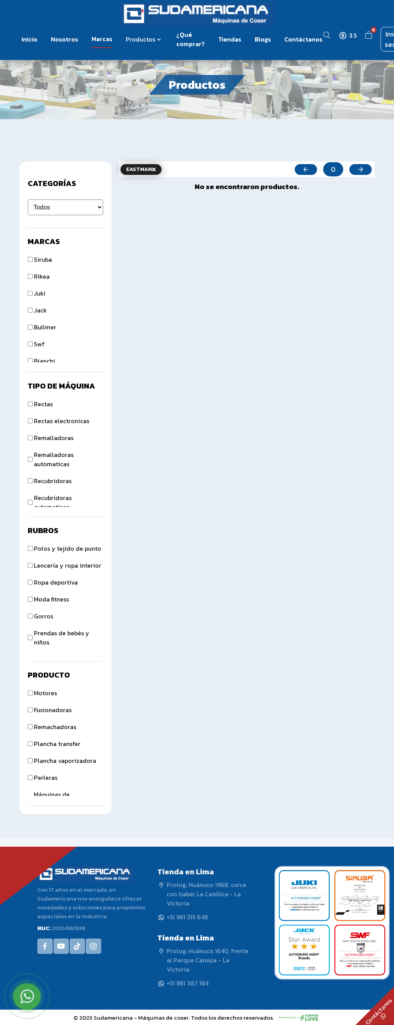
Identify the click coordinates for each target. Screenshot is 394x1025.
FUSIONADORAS (53, 709)
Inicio (29, 39)
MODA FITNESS (51, 599)
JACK (40, 310)
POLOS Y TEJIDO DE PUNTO (67, 548)
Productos (140, 39)
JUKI (39, 293)
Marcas (102, 38)
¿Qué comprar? (190, 39)
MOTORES (45, 693)
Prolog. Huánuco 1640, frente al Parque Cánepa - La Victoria (208, 960)
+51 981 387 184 (188, 983)
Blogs (263, 39)
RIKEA (42, 276)
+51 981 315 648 (187, 917)
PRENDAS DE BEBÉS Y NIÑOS (61, 637)
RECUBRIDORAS (53, 480)
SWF (39, 344)
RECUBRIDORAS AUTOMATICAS (53, 502)
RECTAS (43, 404)
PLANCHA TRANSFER (57, 743)
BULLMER (45, 327)
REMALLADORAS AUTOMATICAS (53, 459)
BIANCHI (44, 360)
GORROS (43, 616)
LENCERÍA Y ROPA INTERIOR (67, 565)
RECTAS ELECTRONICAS (61, 420)
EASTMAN (139, 169)
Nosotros (64, 39)
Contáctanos (303, 39)
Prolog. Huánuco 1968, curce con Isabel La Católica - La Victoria (206, 894)
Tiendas (229, 39)
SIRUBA (43, 259)
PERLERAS (45, 777)
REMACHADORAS (55, 726)
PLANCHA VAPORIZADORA (65, 760)
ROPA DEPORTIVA (56, 582)
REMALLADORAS (53, 437)
